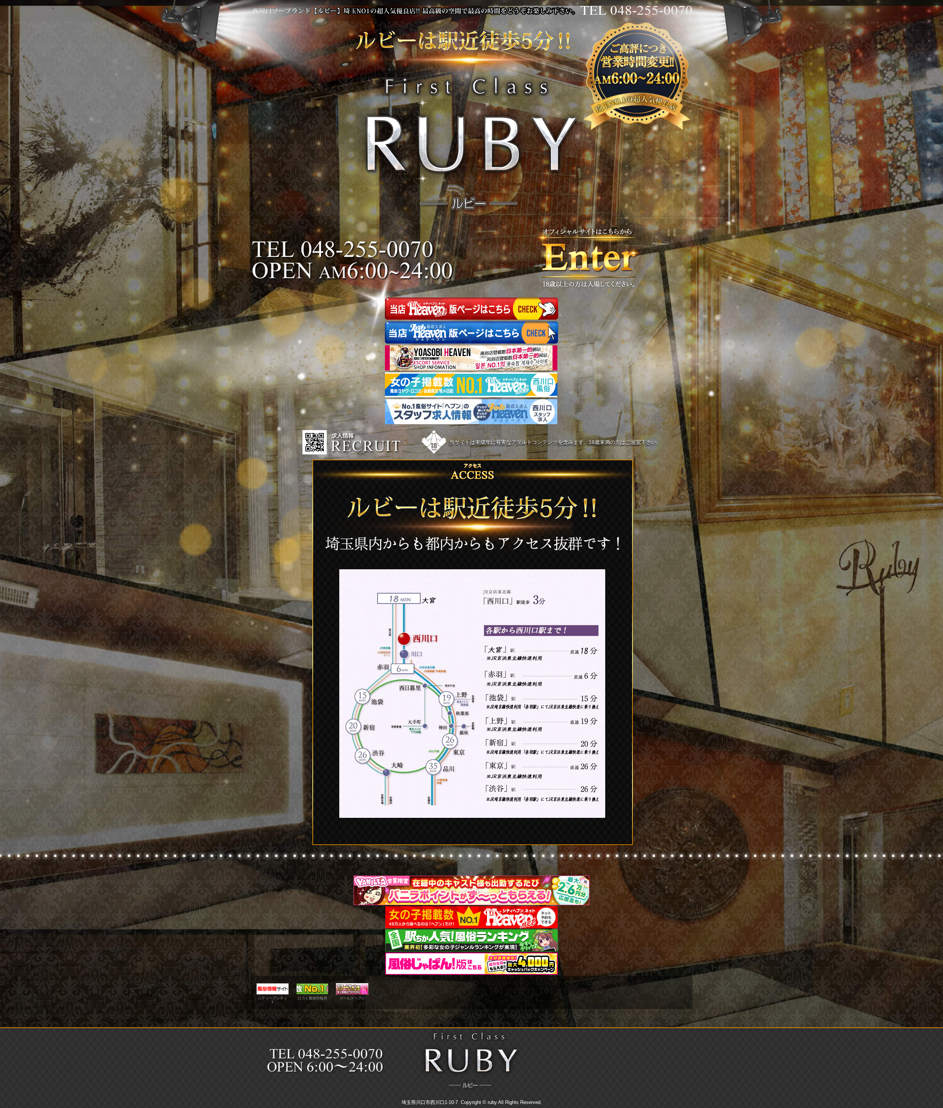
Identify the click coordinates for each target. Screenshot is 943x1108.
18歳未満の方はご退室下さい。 (625, 442)
